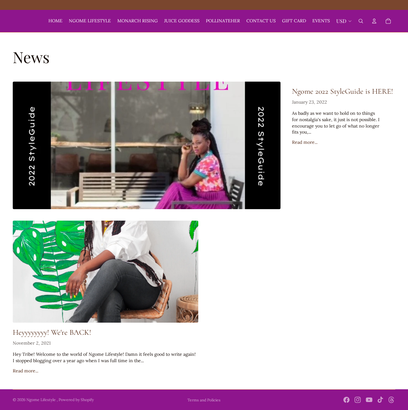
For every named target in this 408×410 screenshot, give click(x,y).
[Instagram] (357, 400)
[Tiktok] (380, 400)
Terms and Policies (204, 400)
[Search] (361, 21)
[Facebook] (346, 400)
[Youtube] (369, 400)
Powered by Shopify (76, 399)
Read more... (304, 142)
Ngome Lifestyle (41, 399)
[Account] (374, 21)
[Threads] (391, 400)
